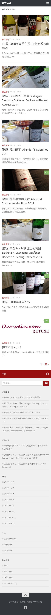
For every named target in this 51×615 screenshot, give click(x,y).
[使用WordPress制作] (17, 602)
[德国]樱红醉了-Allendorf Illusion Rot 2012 (22, 412)
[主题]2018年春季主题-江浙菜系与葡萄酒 (22, 397)
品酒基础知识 (10, 538)
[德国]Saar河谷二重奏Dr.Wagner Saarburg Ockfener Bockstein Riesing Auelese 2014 (24, 100)
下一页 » (44, 364)
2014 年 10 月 (10, 517)
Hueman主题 (37, 602)
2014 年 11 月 (10, 512)
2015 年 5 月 (9, 500)
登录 (6, 565)
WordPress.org (10, 583)
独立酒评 (6, 3)
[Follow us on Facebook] (47, 374)
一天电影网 (9, 445)
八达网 (7, 455)
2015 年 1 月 (9, 506)
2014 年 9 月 (9, 523)
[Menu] (47, 3)
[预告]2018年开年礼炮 (16, 302)
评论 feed (8, 577)
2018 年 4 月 (9, 482)
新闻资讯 (5, 298)
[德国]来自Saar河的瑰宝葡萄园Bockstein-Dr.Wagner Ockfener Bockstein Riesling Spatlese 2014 (22, 253)
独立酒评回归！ (12, 347)
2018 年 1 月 (9, 494)
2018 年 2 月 (9, 488)
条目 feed (8, 571)
